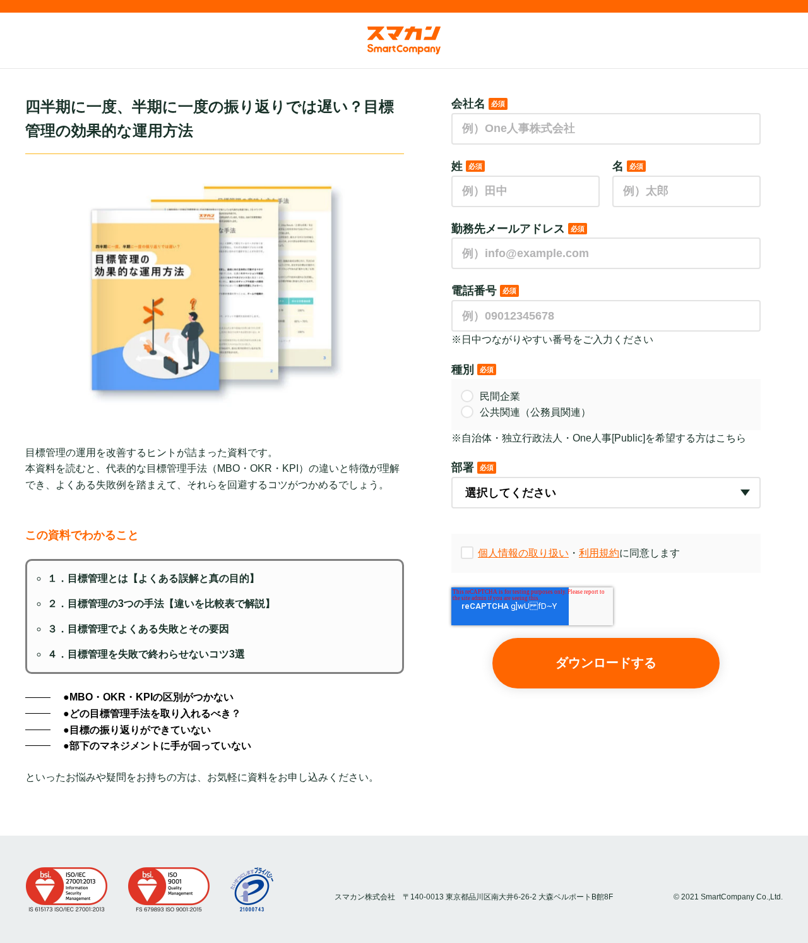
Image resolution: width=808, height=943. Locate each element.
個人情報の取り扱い (523, 553)
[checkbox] (606, 404)
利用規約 (599, 553)
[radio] (606, 396)
